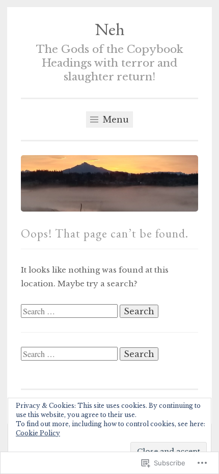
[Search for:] (70, 311)
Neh (110, 29)
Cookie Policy (38, 433)
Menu (114, 119)
